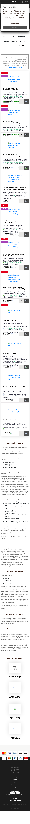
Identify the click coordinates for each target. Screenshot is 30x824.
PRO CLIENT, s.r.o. (16, 808)
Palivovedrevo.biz (15, 772)
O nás (15, 787)
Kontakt (15, 779)
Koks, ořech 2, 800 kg (9, 320)
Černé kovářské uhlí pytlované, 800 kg (14, 387)
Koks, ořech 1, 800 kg (9, 353)
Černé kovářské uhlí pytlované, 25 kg (14, 420)
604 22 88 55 (15, 793)
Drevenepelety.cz (15, 769)
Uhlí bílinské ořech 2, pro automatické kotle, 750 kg (11, 155)
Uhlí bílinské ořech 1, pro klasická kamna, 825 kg (13, 254)
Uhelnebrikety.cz (15, 770)
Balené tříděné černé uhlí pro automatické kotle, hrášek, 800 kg (14, 288)
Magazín (15, 782)
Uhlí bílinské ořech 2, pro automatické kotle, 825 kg (11, 122)
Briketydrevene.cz (15, 767)
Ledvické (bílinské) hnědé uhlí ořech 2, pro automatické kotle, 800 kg (14, 188)
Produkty (15, 777)
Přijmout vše (15, 27)
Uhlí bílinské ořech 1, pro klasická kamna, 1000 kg (13, 221)
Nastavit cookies (15, 23)
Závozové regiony (15, 784)
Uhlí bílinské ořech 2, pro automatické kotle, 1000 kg (11, 89)
